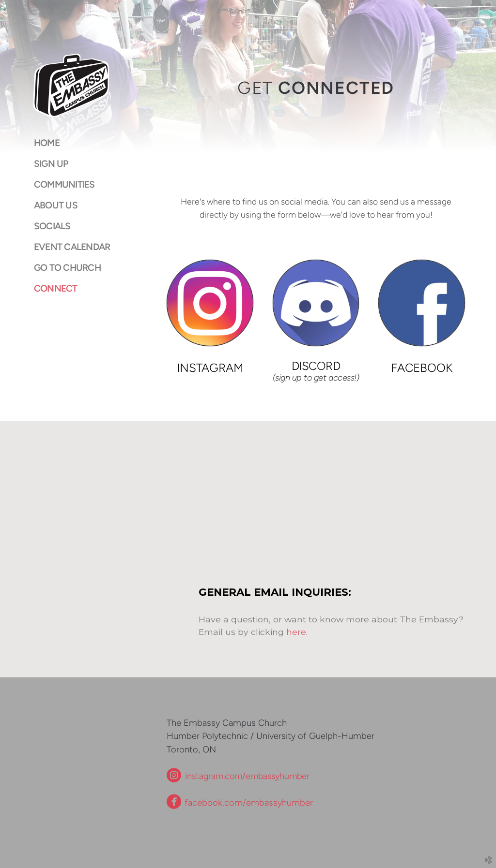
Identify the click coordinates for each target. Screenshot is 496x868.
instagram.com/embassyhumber (246, 776)
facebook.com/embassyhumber (240, 802)
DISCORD (316, 366)
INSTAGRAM (210, 368)
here (296, 632)
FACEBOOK (421, 368)
